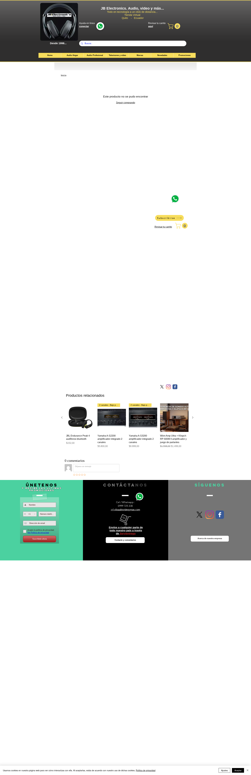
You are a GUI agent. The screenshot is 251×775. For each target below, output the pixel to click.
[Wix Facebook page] (175, 386)
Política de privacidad (145, 770)
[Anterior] (62, 417)
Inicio (63, 75)
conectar (84, 26)
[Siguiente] (192, 417)
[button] (175, 26)
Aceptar (238, 770)
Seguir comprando (125, 102)
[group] (127, 427)
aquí (150, 26)
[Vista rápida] (80, 417)
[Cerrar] (247, 770)
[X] (161, 386)
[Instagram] (168, 386)
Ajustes (224, 770)
